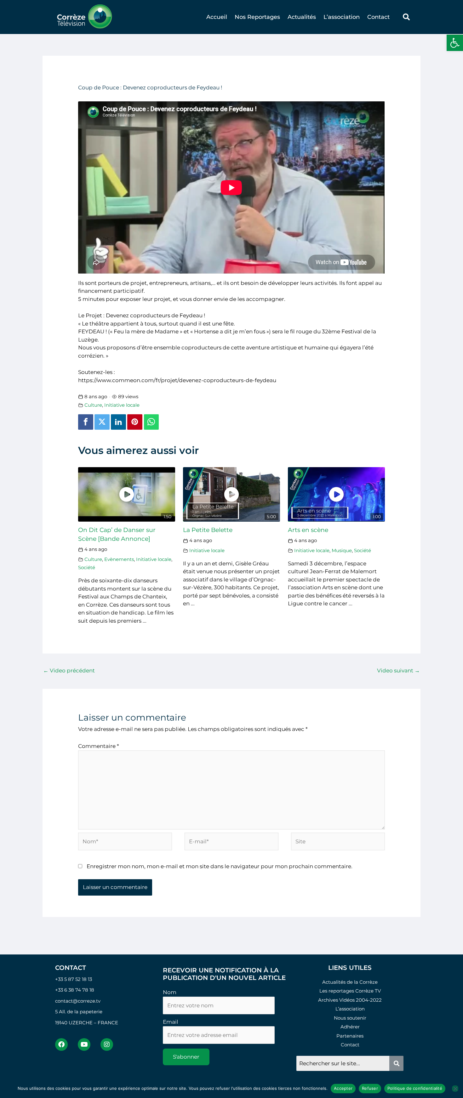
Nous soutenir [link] (350, 1018)
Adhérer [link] (350, 1027)
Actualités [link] (302, 17)
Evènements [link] (119, 559)
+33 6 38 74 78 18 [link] (74, 990)
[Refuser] (455, 1088)
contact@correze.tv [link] (77, 1001)
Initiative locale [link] (122, 405)
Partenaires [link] (349, 1036)
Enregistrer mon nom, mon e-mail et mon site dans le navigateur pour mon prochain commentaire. (219, 866)
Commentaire (98, 746)
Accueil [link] (216, 17)
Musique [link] (342, 550)
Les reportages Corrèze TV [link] (350, 991)
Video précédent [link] (69, 670)
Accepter (343, 1088)
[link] (455, 43)
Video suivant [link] (398, 670)
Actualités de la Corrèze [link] (350, 982)
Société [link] (86, 567)
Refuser (370, 1088)
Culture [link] (93, 405)
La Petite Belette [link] (207, 530)
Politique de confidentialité (414, 1088)
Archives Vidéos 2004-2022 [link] (350, 1000)
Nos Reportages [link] (257, 17)
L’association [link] (341, 17)
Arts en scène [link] (308, 530)
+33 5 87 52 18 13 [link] (73, 979)
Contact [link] (378, 17)
